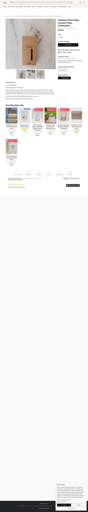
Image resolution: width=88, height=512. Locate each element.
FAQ (69, 6)
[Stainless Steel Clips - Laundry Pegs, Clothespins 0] (21, 74)
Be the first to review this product (16, 187)
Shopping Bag (59, 174)
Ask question (73, 28)
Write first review (73, 185)
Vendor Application (62, 6)
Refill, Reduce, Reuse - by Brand (44, 16)
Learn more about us (61, 501)
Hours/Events (39, 6)
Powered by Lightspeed (44, 508)
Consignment (53, 6)
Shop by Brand (27, 6)
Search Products (18, 174)
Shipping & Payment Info (39, 506)
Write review (67, 28)
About (33, 6)
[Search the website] (71, 2)
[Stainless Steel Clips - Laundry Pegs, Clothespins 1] (30, 74)
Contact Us (46, 6)
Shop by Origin (19, 6)
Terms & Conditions (21, 506)
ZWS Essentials (58, 16)
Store (11, 16)
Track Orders (39, 174)
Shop (4, 6)
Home (7, 16)
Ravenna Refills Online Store (27, 16)
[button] (5, 2)
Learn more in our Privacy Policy (64, 499)
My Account (29, 174)
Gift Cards (69, 174)
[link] (71, 507)
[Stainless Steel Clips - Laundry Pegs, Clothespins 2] (40, 74)
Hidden (16, 16)
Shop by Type (11, 6)
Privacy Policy (30, 506)
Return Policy (49, 506)
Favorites (49, 174)
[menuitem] (80, 16)
